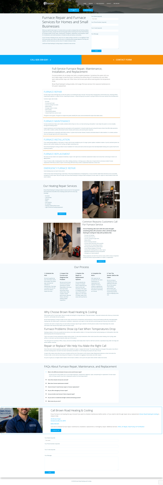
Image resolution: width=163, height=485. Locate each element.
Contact (109, 3)
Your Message (94, 34)
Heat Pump (131, 427)
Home (84, 3)
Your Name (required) (96, 16)
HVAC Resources (100, 3)
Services (91, 3)
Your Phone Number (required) (98, 22)
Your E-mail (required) (96, 28)
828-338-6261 (116, 3)
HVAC (119, 427)
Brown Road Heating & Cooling (149, 414)
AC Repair (124, 427)
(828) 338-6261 (55, 424)
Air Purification (139, 427)
